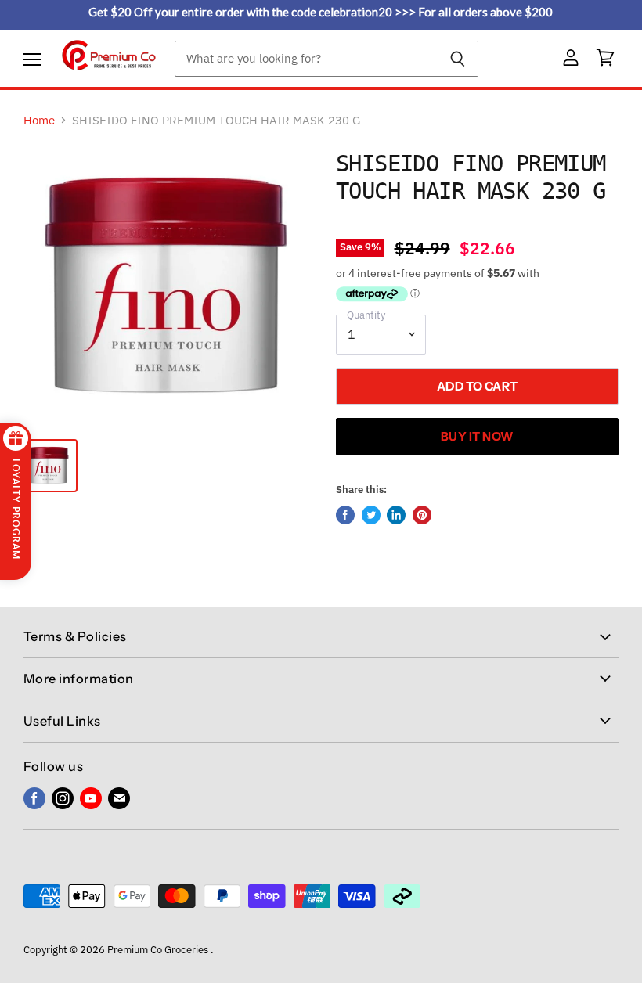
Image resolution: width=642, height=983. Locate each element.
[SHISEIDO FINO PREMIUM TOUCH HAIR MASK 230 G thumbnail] (49, 466)
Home (39, 120)
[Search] (457, 59)
